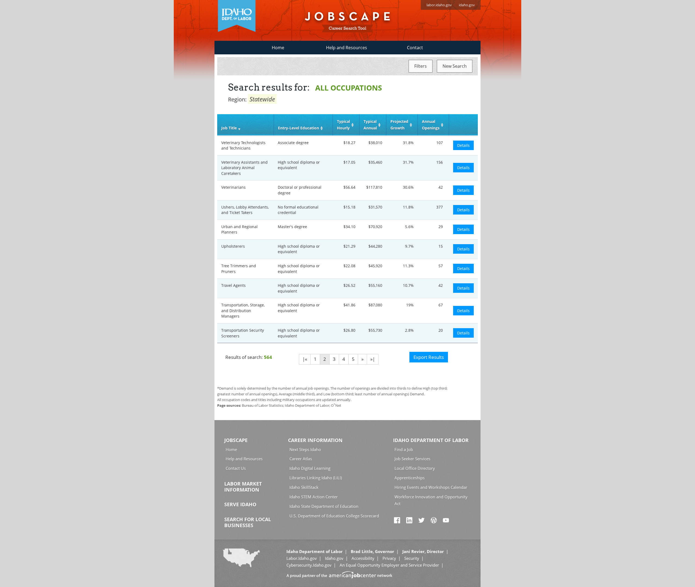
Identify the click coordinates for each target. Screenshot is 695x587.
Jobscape (236, 440)
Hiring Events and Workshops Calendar (430, 487)
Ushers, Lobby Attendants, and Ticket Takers (245, 209)
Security (411, 558)
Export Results (428, 357)
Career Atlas (300, 458)
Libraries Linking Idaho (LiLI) (315, 477)
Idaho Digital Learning (309, 468)
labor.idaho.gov (439, 4)
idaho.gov (467, 4)
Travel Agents (233, 285)
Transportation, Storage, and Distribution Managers (243, 310)
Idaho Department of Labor (431, 440)
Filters (420, 66)
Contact (415, 48)
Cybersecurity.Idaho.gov (308, 565)
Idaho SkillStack (303, 487)
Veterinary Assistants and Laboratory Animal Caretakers (244, 168)
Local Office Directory (414, 468)
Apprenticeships (409, 477)
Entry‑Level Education (298, 128)
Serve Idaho (240, 504)
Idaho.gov (334, 558)
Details (463, 145)
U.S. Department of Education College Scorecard (334, 515)
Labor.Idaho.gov (301, 558)
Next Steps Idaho (305, 449)
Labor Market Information (243, 486)
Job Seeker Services (412, 458)
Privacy (389, 558)
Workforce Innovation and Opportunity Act (430, 500)
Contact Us (236, 468)
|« (304, 359)
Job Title (229, 128)
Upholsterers (233, 246)
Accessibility (363, 558)
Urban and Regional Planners (239, 229)
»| (372, 359)
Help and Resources (346, 48)
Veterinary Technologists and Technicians (243, 145)
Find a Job (403, 449)
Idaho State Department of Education (323, 506)
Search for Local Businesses (247, 522)
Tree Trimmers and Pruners (238, 268)
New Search (455, 66)
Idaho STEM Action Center (313, 496)
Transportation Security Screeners (242, 333)
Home (278, 48)
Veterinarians (233, 187)
